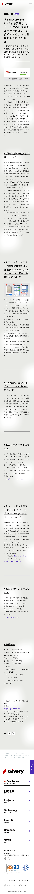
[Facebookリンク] (5, 858)
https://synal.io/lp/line (12, 561)
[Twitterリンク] (9, 858)
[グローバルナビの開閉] (30, 3)
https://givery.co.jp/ (11, 617)
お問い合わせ (22, 885)
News (10, 752)
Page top (32, 767)
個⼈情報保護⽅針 (23, 880)
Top (6, 752)
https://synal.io (20, 556)
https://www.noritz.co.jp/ (13, 479)
